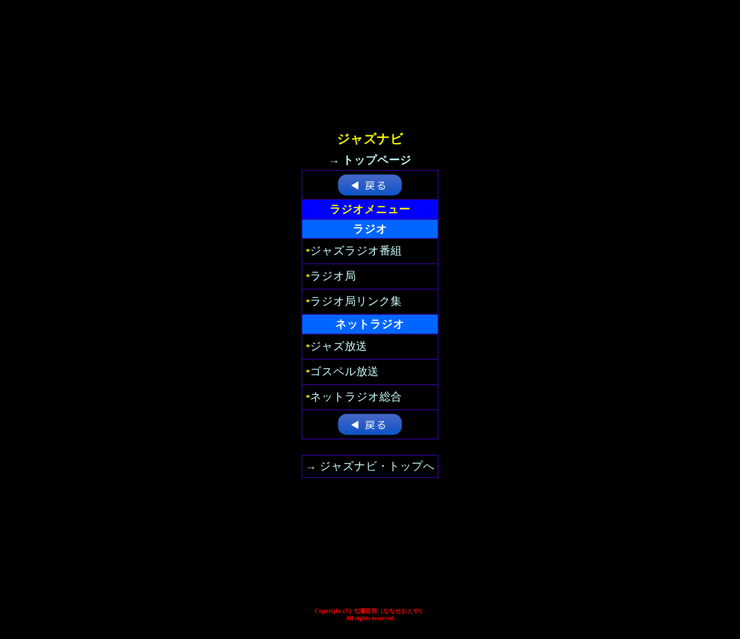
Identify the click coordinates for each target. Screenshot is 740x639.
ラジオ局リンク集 (356, 301)
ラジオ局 (333, 276)
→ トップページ (370, 160)
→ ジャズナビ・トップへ (370, 466)
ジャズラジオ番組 (356, 251)
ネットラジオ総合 (356, 397)
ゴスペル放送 (344, 371)
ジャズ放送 (338, 346)
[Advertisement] (370, 59)
